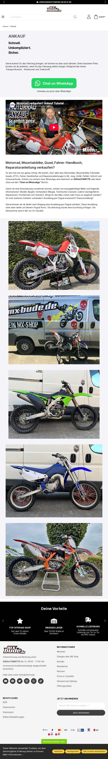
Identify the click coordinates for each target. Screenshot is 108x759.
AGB (5, 702)
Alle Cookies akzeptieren (94, 751)
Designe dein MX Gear (67, 656)
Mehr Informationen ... (13, 754)
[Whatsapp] (34, 681)
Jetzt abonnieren (81, 712)
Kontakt (60, 661)
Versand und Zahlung (67, 681)
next (104, 2)
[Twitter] (19, 681)
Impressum (8, 712)
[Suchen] (75, 17)
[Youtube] (5, 681)
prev (4, 2)
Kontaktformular (27, 675)
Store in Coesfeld (65, 676)
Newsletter (62, 666)
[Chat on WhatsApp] (54, 83)
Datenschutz (9, 707)
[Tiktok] (41, 681)
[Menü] (2, 17)
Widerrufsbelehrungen (13, 717)
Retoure (61, 671)
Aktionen (61, 651)
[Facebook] (12, 681)
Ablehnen (58, 751)
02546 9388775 (11, 661)
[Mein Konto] (89, 17)
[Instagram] (27, 681)
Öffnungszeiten (64, 686)
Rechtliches (10, 698)
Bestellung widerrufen (54, 741)
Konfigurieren (73, 751)
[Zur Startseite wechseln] (54, 9)
